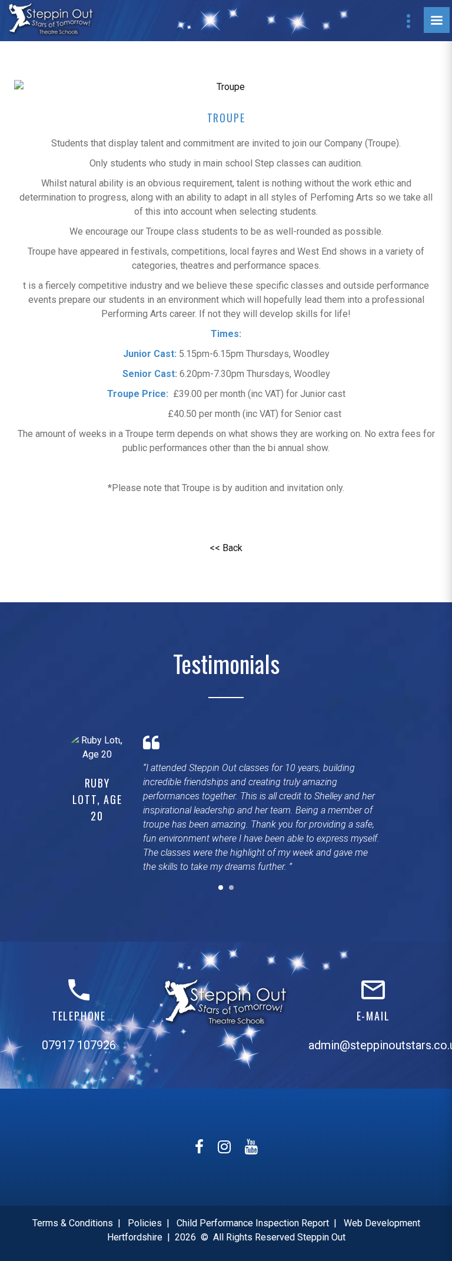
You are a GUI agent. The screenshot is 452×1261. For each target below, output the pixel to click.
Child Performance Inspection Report (253, 1223)
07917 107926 (79, 1045)
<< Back (226, 547)
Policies (145, 1223)
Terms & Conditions (72, 1223)
